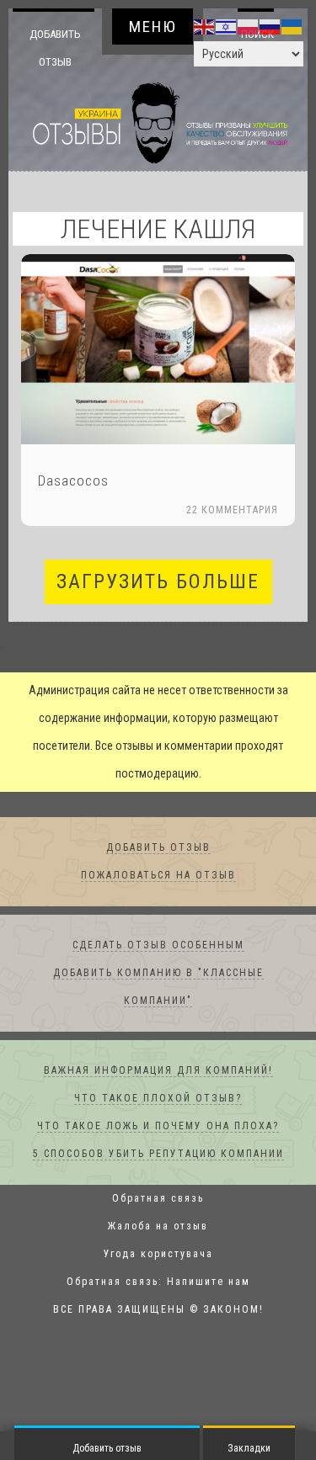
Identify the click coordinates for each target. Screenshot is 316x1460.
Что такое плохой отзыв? (158, 1099)
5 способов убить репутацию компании (158, 1154)
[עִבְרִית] (227, 26)
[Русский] (270, 26)
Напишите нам (208, 1282)
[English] (205, 26)
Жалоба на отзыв (158, 1227)
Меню (153, 26)
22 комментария (232, 511)
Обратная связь (158, 1199)
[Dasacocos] (158, 349)
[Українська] (292, 26)
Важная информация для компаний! (158, 1071)
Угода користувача (158, 1255)
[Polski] (249, 26)
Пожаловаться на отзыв (158, 876)
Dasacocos (73, 481)
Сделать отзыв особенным (158, 946)
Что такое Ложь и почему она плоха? (158, 1127)
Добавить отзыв (55, 47)
